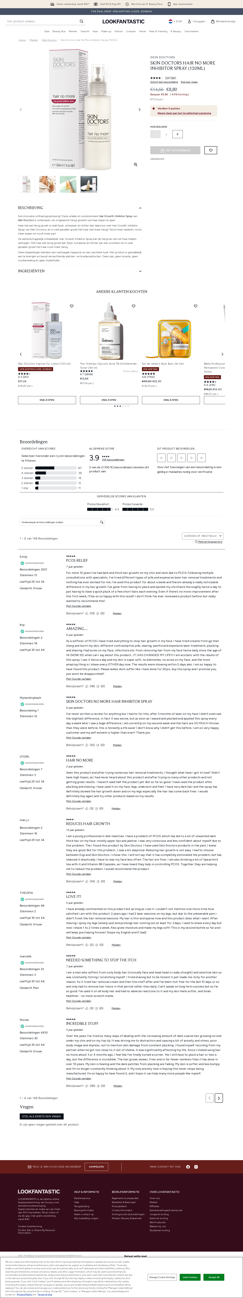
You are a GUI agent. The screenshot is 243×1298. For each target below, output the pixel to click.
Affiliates (154, 1206)
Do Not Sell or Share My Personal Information (36, 1231)
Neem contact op (84, 1214)
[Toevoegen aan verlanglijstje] (210, 150)
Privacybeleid (119, 1206)
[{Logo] (123, 21)
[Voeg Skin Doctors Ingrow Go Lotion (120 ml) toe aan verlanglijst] (72, 306)
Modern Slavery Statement (127, 1218)
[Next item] (222, 354)
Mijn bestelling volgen (86, 1218)
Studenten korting (160, 1230)
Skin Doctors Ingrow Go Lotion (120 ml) (44, 363)
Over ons (155, 1198)
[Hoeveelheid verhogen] (177, 134)
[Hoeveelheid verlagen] (155, 134)
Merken (34, 40)
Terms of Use (45, 1294)
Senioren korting (159, 1218)
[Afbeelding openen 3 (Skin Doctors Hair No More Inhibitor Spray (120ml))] (68, 184)
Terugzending (81, 1206)
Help (76, 1202)
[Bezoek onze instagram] (196, 1167)
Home (22, 40)
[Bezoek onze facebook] (188, 1167)
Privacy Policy (24, 1294)
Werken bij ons (158, 1226)
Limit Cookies (190, 1277)
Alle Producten (158, 1222)
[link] (196, 21)
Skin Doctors (49, 40)
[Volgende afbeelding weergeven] (139, 109)
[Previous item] (20, 354)
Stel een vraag (189, 82)
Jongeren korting (159, 1214)
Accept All (214, 1277)
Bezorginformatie (84, 1210)
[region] (121, 1277)
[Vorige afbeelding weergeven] (20, 109)
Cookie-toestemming (30, 1226)
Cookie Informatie (122, 1210)
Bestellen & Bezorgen (124, 1202)
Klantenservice (82, 1198)
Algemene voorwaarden (125, 1198)
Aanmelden (96, 1166)
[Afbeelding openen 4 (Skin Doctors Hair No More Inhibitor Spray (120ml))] (88, 184)
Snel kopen (47, 400)
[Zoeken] (81, 21)
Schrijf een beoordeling (164, 82)
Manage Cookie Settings (162, 1277)
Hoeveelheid (159, 126)
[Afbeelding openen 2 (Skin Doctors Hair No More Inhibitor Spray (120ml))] (47, 184)
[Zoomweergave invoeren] (136, 164)
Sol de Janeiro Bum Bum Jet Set (163, 363)
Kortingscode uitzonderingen (128, 1214)
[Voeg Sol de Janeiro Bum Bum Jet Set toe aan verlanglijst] (196, 306)
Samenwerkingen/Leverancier (166, 1210)
